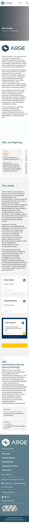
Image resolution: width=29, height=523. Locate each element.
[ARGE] (14, 442)
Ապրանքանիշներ (8, 458)
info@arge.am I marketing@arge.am (15, 483)
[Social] (2, 497)
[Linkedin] (24, 280)
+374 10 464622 (8, 487)
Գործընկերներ (7, 462)
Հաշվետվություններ (9, 466)
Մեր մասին (6, 454)
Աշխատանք (6, 470)
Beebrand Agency (18, 520)
